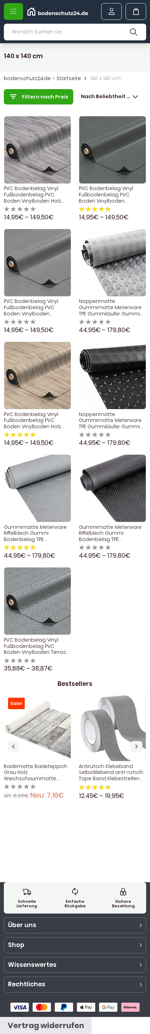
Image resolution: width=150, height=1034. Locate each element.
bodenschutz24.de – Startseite (42, 79)
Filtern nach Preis (45, 96)
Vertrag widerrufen (46, 1025)
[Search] (133, 32)
